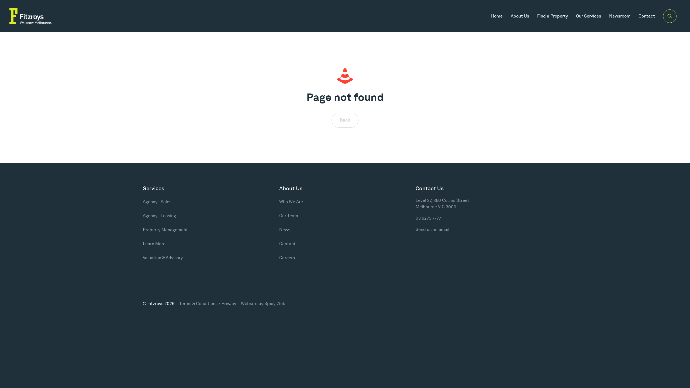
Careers (287, 257)
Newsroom (619, 16)
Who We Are (291, 201)
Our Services (588, 16)
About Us (520, 16)
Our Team (288, 215)
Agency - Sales (157, 201)
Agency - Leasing (159, 215)
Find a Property (552, 16)
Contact (647, 16)
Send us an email (432, 229)
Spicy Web (274, 303)
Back (345, 120)
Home (497, 16)
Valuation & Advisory (163, 257)
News (284, 229)
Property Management (165, 229)
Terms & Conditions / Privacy (207, 303)
